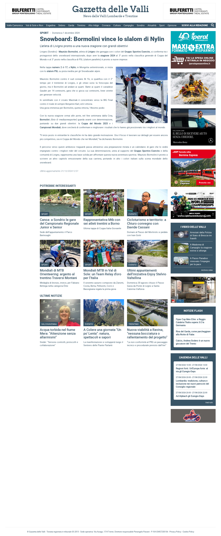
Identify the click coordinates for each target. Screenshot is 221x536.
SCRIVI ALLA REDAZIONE (195, 25)
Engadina (50, 25)
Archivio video (207, 270)
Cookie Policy (188, 531)
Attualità (152, 25)
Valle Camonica (15, 25)
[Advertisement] (193, 434)
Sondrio (141, 25)
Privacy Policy (175, 531)
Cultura (117, 25)
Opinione (172, 25)
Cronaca (106, 25)
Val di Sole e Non (34, 25)
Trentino (81, 25)
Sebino (61, 25)
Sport (162, 25)
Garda (71, 25)
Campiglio (129, 25)
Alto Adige (93, 25)
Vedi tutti (209, 402)
